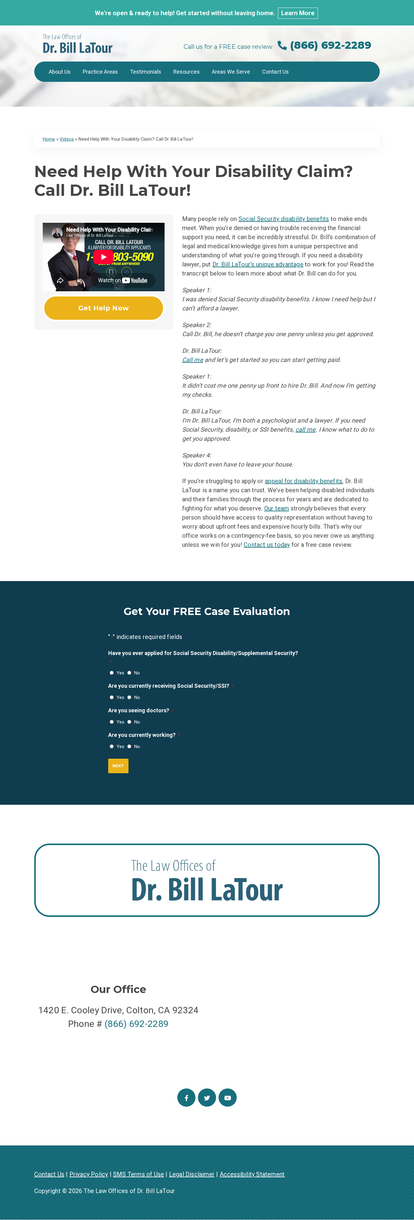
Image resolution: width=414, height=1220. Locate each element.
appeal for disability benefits (303, 481)
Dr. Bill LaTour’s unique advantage (257, 264)
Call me (192, 359)
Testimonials (145, 72)
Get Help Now (103, 308)
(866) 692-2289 (329, 45)
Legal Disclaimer (192, 1174)
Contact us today (267, 544)
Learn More (298, 13)
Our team (276, 508)
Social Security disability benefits (284, 218)
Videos (67, 139)
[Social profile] (186, 1097)
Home (49, 139)
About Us (60, 72)
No (135, 673)
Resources (186, 72)
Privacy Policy (88, 1174)
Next (118, 765)
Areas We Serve (231, 72)
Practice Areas (100, 72)
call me (305, 429)
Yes (119, 673)
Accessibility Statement (252, 1174)
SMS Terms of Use (138, 1174)
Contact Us (275, 72)
